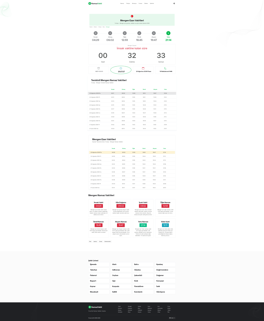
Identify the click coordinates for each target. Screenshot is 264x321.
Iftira (139, 308)
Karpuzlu (115, 286)
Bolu (104, 26)
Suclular (130, 310)
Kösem (119, 310)
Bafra (136, 264)
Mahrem (150, 308)
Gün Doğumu (121, 202)
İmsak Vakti (98, 202)
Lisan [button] (172, 317)
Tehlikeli (140, 310)
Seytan (139, 312)
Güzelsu (137, 270)
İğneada (93, 264)
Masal (159, 310)
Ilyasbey (159, 264)
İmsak (100, 241)
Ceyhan (115, 275)
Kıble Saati (165, 222)
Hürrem (120, 308)
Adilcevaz (116, 270)
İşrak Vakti (143, 202)
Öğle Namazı (165, 202)
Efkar (159, 312)
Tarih (119, 306)
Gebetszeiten (108, 241)
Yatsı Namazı (143, 222)
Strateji (130, 306)
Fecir (149, 306)
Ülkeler (146, 3)
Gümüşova (160, 292)
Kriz (159, 306)
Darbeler (120, 312)
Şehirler (152, 3)
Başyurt (93, 281)
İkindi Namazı (98, 222)
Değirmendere (162, 270)
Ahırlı (114, 264)
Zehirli (139, 306)
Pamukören (138, 286)
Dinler (169, 308)
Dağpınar (160, 275)
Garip (149, 312)
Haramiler (160, 308)
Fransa (140, 3)
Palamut (93, 275)
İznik (158, 286)
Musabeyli (94, 292)
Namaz (122, 3)
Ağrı (114, 281)
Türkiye (128, 3)
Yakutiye (93, 270)
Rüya (129, 312)
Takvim (90, 26)
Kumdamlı (138, 292)
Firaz (169, 306)
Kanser (149, 310)
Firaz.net (90, 318)
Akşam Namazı (121, 222)
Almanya (134, 3)
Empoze (130, 308)
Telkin (169, 310)
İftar (90, 241)
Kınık (136, 281)
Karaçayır (160, 281)
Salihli (114, 292)
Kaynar (93, 286)
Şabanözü (138, 275)
